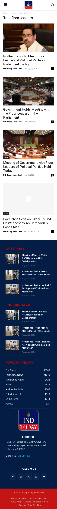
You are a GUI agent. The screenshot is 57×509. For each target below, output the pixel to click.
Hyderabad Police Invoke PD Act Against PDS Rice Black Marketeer (36, 288)
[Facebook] (13, 477)
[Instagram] (21, 477)
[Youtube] (44, 477)
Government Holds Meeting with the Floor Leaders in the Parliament (26, 113)
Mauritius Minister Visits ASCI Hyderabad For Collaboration (34, 258)
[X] (28, 477)
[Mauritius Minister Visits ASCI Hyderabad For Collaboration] (12, 259)
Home (6, 13)
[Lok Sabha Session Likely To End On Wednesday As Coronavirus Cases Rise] (28, 199)
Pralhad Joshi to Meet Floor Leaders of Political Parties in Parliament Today (24, 60)
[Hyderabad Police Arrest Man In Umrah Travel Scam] (12, 275)
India (6, 51)
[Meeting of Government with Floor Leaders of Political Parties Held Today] (28, 144)
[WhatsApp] (36, 477)
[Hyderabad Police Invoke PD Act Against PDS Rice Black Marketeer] (12, 289)
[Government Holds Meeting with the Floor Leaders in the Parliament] (28, 91)
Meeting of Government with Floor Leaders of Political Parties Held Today (28, 167)
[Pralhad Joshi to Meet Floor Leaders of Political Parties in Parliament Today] (28, 37)
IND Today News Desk (12, 68)
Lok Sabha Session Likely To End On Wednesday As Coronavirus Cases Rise (27, 223)
